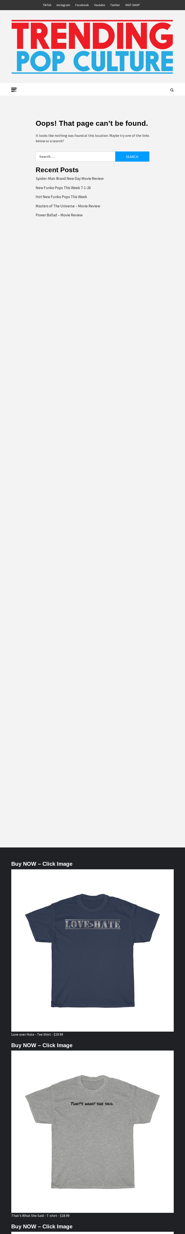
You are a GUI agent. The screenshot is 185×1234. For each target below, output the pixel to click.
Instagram (63, 5)
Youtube (99, 5)
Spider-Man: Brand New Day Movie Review (70, 178)
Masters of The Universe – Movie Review (68, 206)
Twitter (115, 5)
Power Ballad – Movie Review (59, 215)
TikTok (47, 5)
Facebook (82, 5)
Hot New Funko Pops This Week (61, 196)
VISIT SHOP (132, 5)
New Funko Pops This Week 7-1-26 (63, 187)
